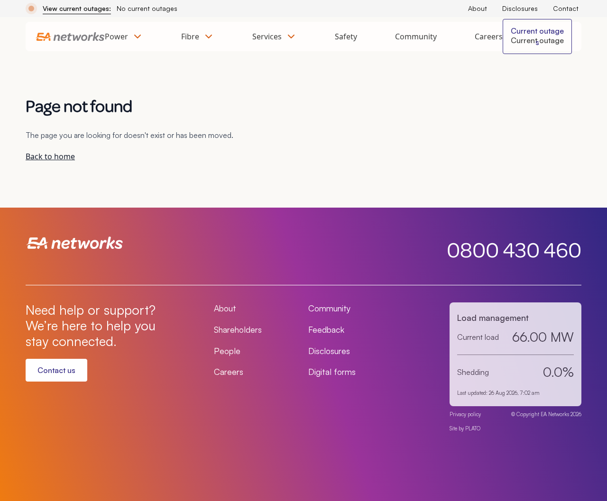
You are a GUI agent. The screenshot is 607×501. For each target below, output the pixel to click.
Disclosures (520, 8)
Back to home (50, 156)
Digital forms (332, 371)
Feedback (326, 329)
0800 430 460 (514, 249)
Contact (566, 8)
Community (416, 36)
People (227, 351)
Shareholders (238, 329)
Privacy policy (465, 414)
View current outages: (77, 8)
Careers (489, 36)
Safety (346, 36)
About (477, 8)
